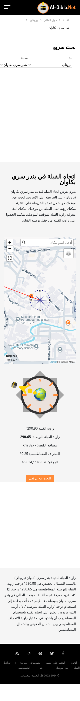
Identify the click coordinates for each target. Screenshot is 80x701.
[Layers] (68, 253)
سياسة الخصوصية (24, 665)
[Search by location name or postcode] (24, 242)
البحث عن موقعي (40, 478)
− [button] (9, 248)
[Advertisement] (40, 119)
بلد (70, 57)
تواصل (6, 663)
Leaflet (53, 361)
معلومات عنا (36, 665)
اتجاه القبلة (75, 665)
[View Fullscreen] (10, 258)
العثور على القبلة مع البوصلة (57, 665)
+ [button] (9, 242)
